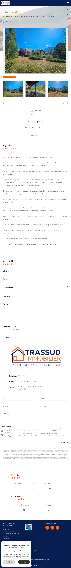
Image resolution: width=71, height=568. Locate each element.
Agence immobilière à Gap (11, 16)
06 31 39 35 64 (23, 376)
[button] (9, 103)
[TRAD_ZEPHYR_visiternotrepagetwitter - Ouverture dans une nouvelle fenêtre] (57, 528)
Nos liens (44, 561)
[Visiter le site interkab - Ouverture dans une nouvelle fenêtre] (28, 527)
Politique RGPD (51, 561)
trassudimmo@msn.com (27, 381)
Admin (38, 561)
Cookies (58, 561)
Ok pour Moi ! (24, 562)
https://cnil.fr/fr (54, 454)
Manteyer (29, 16)
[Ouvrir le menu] (68, 3)
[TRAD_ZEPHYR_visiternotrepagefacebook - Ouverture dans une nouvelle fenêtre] (47, 528)
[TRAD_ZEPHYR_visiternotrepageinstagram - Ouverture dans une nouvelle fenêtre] (52, 528)
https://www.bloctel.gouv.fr (12, 458)
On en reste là (23, 543)
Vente (23, 16)
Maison (36, 16)
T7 (41, 16)
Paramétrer (9, 562)
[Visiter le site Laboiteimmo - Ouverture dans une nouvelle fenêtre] (35, 564)
